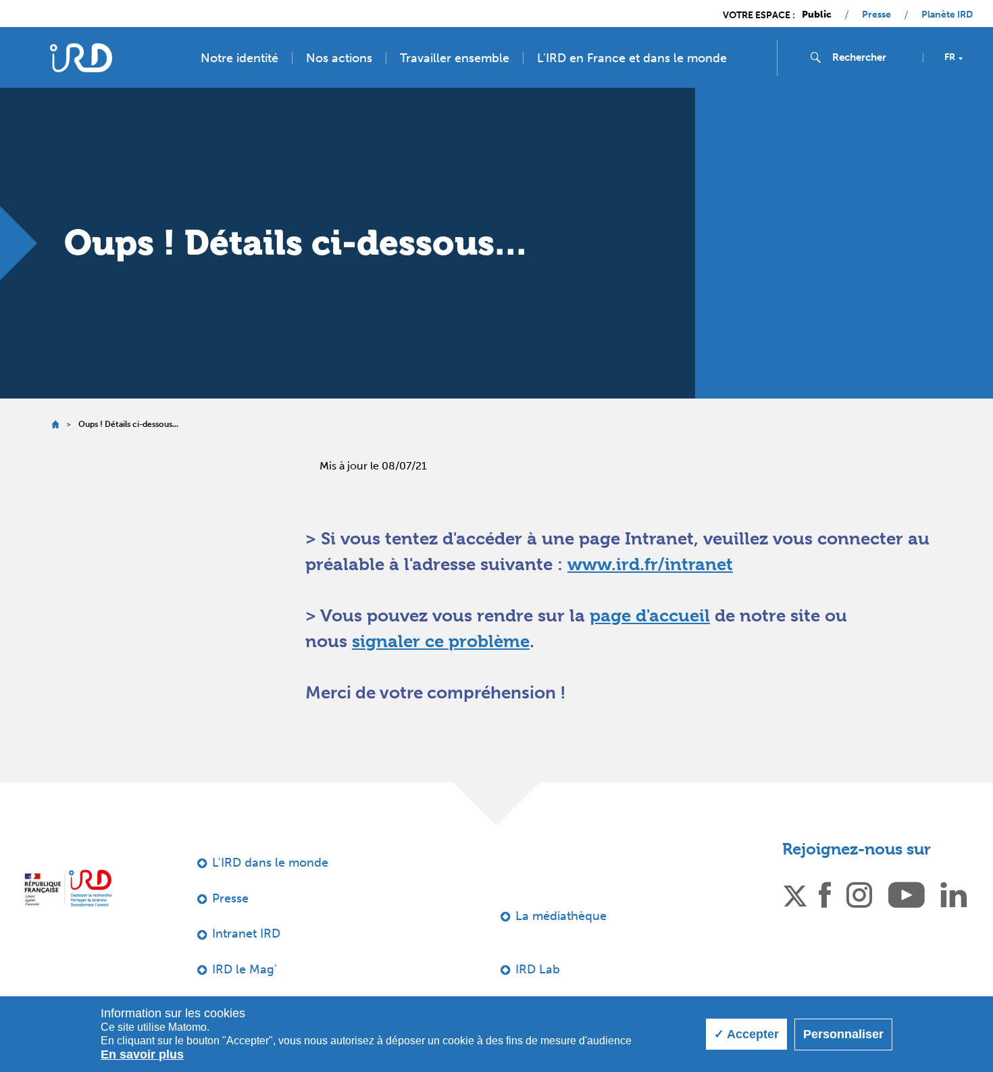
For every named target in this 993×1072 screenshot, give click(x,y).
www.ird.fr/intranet (650, 564)
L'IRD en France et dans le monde (632, 58)
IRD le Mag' (244, 969)
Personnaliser (843, 1034)
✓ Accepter (746, 1034)
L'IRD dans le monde (270, 863)
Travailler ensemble (454, 58)
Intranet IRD (246, 933)
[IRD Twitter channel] (795, 893)
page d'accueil (650, 615)
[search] (872, 57)
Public (817, 15)
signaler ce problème (441, 641)
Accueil (55, 424)
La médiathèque (561, 916)
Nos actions (339, 58)
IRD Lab (537, 969)
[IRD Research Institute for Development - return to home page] (68, 888)
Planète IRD (947, 15)
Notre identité (239, 58)
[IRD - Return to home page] (80, 57)
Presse (876, 15)
